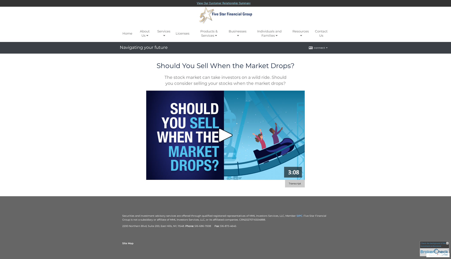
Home (127, 33)
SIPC (299, 215)
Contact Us (321, 33)
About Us (145, 33)
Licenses (182, 33)
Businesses (237, 31)
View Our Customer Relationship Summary (224, 3)
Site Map (128, 243)
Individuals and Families (269, 33)
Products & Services (209, 33)
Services (163, 31)
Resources (300, 31)
